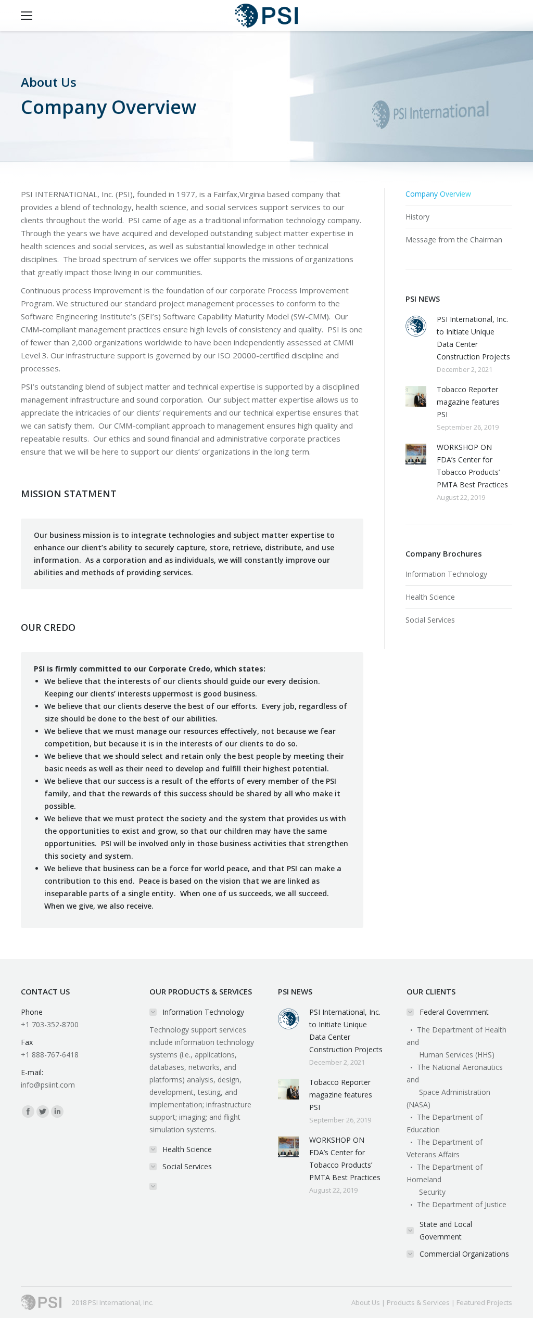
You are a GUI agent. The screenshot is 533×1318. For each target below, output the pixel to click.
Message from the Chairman (453, 239)
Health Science (430, 597)
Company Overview (438, 194)
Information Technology (446, 574)
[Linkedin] (57, 1111)
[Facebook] (28, 1111)
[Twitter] (42, 1111)
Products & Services (418, 1302)
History (417, 217)
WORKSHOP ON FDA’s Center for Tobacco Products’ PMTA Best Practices (472, 465)
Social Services (430, 620)
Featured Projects (484, 1302)
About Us (365, 1302)
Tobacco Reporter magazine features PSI (468, 401)
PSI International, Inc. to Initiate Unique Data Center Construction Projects (473, 337)
